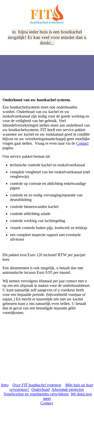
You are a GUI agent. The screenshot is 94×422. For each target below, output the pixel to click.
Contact (82, 143)
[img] (47, 14)
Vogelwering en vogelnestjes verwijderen (36, 394)
